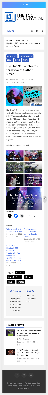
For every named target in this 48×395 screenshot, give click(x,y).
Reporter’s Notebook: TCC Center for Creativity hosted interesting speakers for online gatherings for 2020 (14, 253)
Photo (25, 60)
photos (21, 282)
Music (17, 60)
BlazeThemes (23, 389)
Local (9, 60)
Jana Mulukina (24, 358)
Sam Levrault (13, 79)
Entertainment (26, 56)
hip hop (28, 277)
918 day (20, 272)
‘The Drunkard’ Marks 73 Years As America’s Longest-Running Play (29, 352)
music (11, 282)
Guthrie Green (14, 277)
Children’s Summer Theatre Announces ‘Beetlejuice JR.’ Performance (29, 333)
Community (12, 56)
